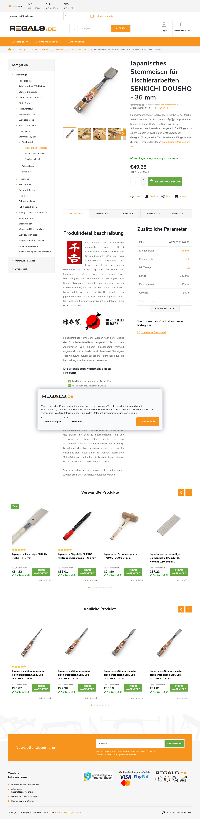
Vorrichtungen (26, 218)
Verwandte (177, 213)
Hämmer (23, 195)
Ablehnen (76, 421)
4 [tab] (97, 587)
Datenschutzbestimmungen (109, 754)
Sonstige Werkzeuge (29, 246)
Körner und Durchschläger (31, 229)
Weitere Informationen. (67, 413)
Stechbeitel (27, 142)
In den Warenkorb (168, 181)
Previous (181, 492)
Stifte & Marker (26, 103)
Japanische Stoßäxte (35, 153)
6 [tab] (103, 587)
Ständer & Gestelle (28, 91)
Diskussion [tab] (127, 213)
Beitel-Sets (27, 171)
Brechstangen (25, 223)
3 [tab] (94, 587)
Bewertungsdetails (169, 105)
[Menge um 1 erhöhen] (143, 179)
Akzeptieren (147, 421)
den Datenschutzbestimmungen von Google (112, 413)
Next (188, 492)
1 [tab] (89, 587)
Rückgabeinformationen (22, 800)
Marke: (160, 108)
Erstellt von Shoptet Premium (179, 812)
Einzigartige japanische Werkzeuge (35, 251)
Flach (187, 259)
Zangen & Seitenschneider (31, 240)
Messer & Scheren (27, 125)
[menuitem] (20, 42)
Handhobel (24, 178)
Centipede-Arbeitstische (30, 97)
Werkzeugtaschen (27, 114)
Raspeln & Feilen (27, 190)
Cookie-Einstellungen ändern (68, 812)
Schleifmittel (25, 184)
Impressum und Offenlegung (21, 16)
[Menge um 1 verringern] (143, 184)
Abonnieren (174, 743)
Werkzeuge (21, 74)
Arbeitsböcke (25, 80)
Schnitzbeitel (28, 166)
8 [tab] (108, 587)
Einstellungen (53, 421)
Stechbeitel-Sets (33, 159)
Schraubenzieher (27, 201)
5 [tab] (100, 587)
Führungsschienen (28, 206)
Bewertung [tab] (102, 213)
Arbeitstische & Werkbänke (32, 86)
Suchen (120, 28)
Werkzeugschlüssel (28, 234)
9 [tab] (111, 587)
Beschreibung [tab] (76, 213)
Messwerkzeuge (27, 108)
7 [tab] (105, 587)
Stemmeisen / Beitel (28, 136)
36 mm (185, 250)
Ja (189, 267)
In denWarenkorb (41, 572)
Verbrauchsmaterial (25, 260)
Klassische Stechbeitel (36, 147)
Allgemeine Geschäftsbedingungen (22, 790)
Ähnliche (152, 213)
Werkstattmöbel (26, 119)
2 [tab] (91, 587)
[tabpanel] (31, 541)
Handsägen (24, 131)
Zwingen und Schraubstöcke (33, 212)
